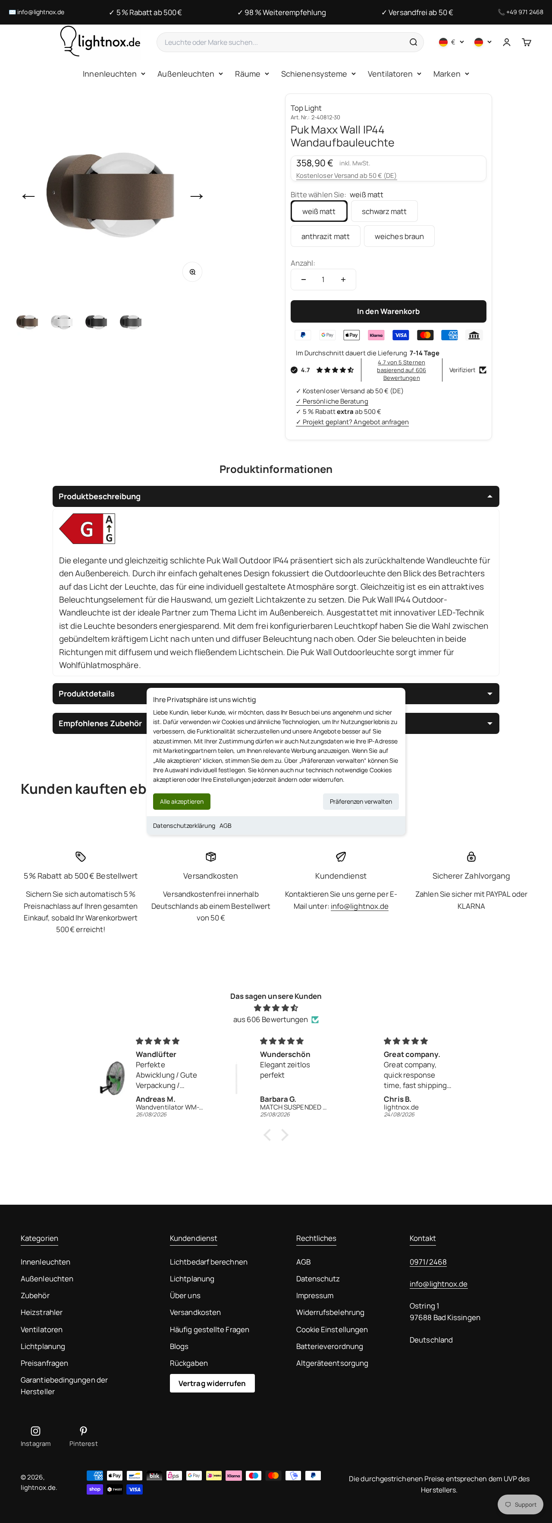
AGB (226, 825)
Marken (447, 73)
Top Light (306, 108)
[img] (276, 1007)
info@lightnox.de (40, 12)
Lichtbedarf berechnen (209, 1262)
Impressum (315, 1295)
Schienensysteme (314, 73)
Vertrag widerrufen (212, 1383)
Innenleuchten (110, 73)
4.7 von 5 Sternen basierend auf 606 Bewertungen (401, 370)
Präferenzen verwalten (361, 801)
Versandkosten (195, 1312)
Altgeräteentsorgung (332, 1363)
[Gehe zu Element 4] (131, 322)
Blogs (179, 1346)
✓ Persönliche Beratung (332, 401)
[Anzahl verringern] (303, 279)
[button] (269, 1135)
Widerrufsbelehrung (330, 1312)
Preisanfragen (44, 1363)
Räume (247, 73)
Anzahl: (303, 263)
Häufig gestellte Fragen (209, 1329)
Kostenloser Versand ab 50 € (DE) (346, 175)
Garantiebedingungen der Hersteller (64, 1385)
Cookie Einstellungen (332, 1329)
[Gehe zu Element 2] (62, 322)
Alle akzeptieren (182, 801)
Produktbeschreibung (100, 496)
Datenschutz (318, 1279)
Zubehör (35, 1295)
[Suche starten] (413, 42)
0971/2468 (428, 1262)
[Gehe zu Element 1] (27, 322)
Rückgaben (189, 1363)
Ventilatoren (390, 73)
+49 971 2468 (524, 12)
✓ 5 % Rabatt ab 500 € (145, 12)
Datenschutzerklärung (184, 825)
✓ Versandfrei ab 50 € (417, 12)
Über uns (185, 1295)
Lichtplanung (43, 1346)
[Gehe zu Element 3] (96, 322)
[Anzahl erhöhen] (343, 279)
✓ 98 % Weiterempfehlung (281, 12)
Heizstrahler (42, 1312)
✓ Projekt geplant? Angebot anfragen (352, 421)
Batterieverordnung (330, 1346)
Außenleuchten (185, 73)
